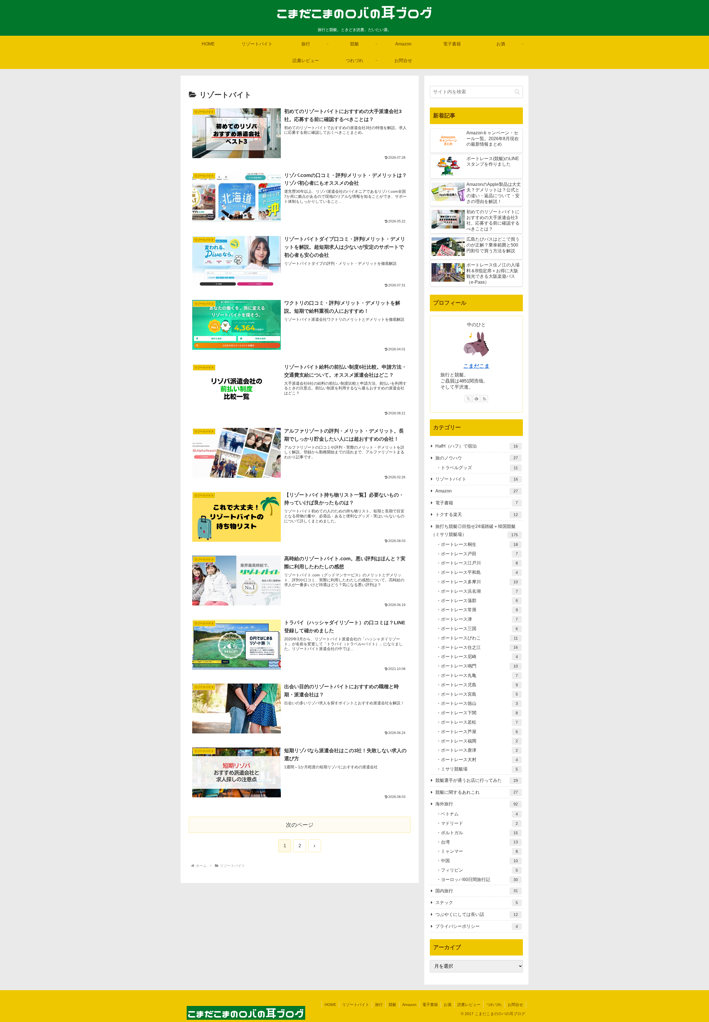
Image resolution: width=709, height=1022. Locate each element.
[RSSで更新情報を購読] (484, 398)
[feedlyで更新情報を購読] (476, 398)
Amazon (409, 1004)
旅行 (379, 1004)
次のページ (300, 825)
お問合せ (515, 1004)
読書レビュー (469, 1004)
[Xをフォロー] (468, 398)
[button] (517, 92)
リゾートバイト (355, 1004)
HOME (330, 1004)
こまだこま (476, 366)
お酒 (447, 1004)
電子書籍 (430, 1004)
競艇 (392, 1004)
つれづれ (494, 1004)
